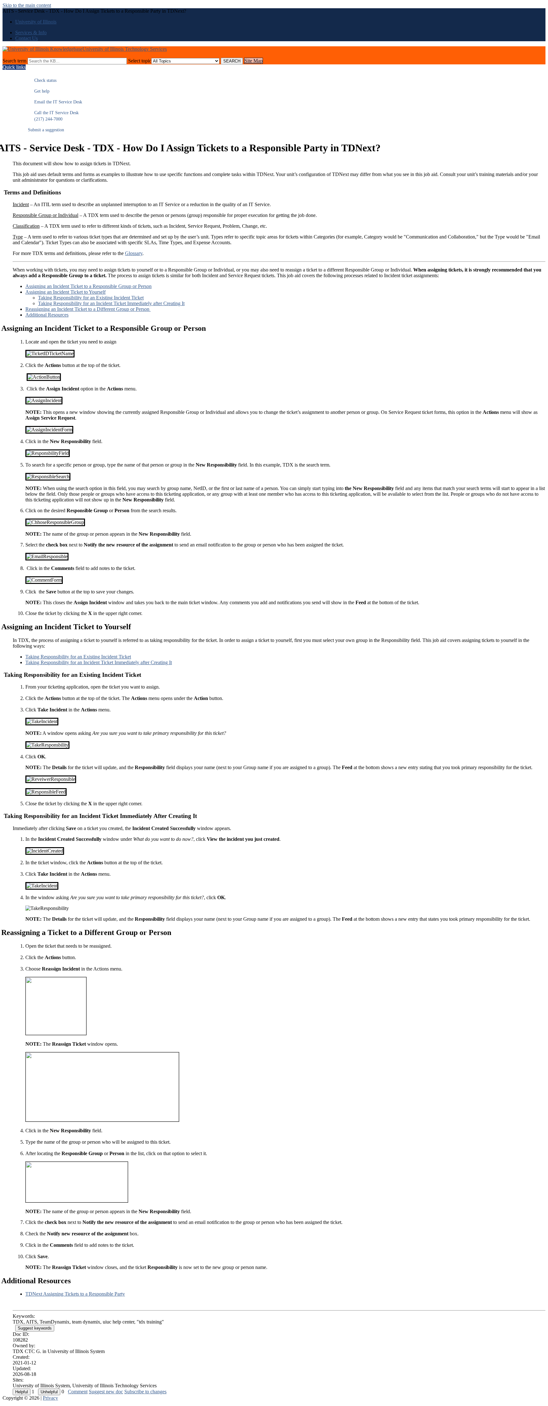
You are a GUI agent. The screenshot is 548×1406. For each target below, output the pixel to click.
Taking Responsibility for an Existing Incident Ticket (91, 297)
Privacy (50, 1398)
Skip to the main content (27, 5)
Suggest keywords (35, 1328)
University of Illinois (35, 21)
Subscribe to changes (145, 1391)
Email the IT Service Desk (55, 102)
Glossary (133, 253)
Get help (38, 91)
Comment (78, 1391)
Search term (14, 60)
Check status (42, 80)
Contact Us (26, 38)
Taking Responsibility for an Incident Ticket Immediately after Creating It (111, 303)
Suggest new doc (106, 1391)
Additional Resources (46, 314)
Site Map (254, 60)
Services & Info (31, 32)
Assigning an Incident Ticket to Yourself (65, 292)
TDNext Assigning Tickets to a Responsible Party (75, 1294)
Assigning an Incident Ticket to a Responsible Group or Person (88, 286)
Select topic (139, 60)
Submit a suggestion (46, 130)
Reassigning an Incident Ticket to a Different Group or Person (88, 309)
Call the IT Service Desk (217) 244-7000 (53, 115)
